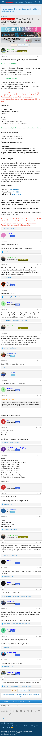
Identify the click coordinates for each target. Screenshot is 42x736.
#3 (40, 264)
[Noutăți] (36, 2)
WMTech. (19, 733)
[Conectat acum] (5, 53)
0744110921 (17, 192)
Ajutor (3, 728)
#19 (40, 660)
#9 (40, 395)
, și (18, 596)
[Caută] (40, 2)
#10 (40, 427)
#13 (40, 517)
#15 (40, 568)
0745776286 (14, 190)
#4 (40, 290)
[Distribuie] (37, 56)
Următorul (22, 45)
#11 (40, 455)
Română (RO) (9, 723)
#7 (40, 361)
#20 (40, 679)
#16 (40, 589)
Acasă (8, 728)
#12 (40, 493)
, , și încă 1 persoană (15, 320)
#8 (40, 380)
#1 (40, 56)
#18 (40, 636)
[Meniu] (2, 2)
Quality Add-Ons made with (8, 733)
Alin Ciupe (5, 25)
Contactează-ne (5, 726)
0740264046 (16, 194)
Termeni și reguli (16, 726)
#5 (40, 309)
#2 (40, 241)
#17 (40, 609)
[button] (2, 723)
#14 (40, 542)
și (9, 228)
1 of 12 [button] (14, 45)
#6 (40, 333)
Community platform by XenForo (16, 731)
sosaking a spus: (7, 399)
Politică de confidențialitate (31, 726)
